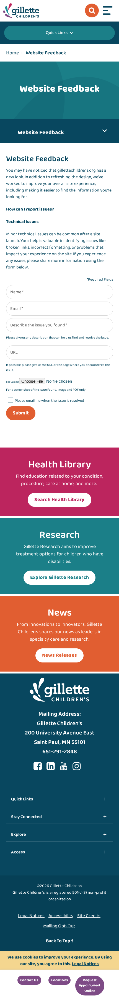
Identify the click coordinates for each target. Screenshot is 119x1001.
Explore (18, 834)
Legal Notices (31, 916)
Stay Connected (26, 816)
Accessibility (60, 916)
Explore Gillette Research (59, 577)
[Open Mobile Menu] (107, 10)
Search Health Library (59, 500)
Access (18, 852)
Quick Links (57, 32)
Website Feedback (41, 132)
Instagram (77, 766)
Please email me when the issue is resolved (49, 401)
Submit (21, 413)
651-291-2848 (59, 751)
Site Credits (88, 916)
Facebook (37, 766)
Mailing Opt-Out (59, 926)
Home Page (21, 10)
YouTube (64, 766)
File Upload (12, 382)
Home (12, 53)
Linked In (50, 766)
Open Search (92, 10)
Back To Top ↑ (59, 941)
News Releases (59, 655)
